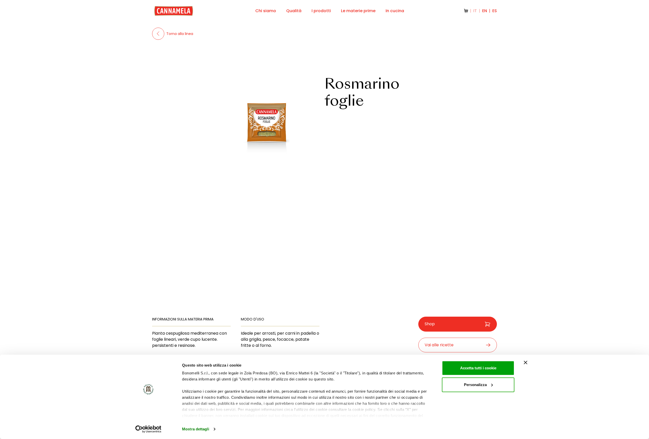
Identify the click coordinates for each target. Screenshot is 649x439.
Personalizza (475, 385)
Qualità (293, 11)
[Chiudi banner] (525, 362)
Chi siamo (265, 11)
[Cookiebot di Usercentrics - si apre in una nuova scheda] (148, 429)
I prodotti (321, 11)
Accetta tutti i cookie (478, 368)
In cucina (395, 11)
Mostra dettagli (195, 429)
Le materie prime (358, 11)
